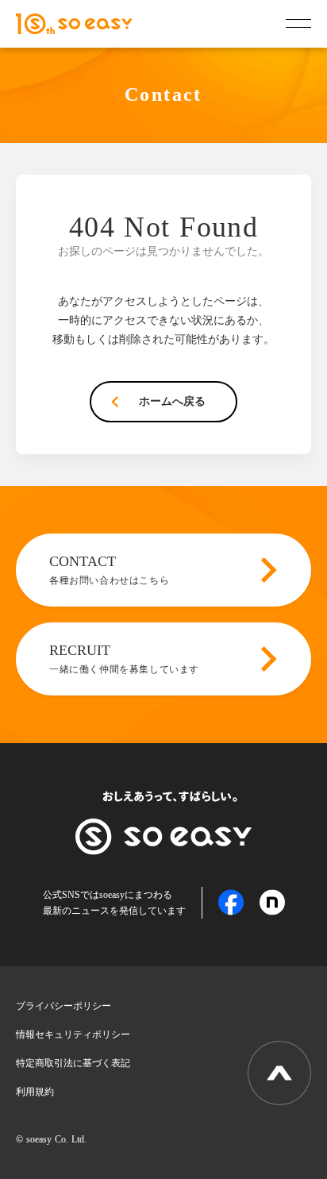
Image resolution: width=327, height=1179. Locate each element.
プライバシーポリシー (63, 1005)
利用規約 (35, 1091)
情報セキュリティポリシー (73, 1034)
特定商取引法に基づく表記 (73, 1063)
